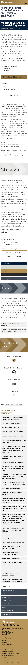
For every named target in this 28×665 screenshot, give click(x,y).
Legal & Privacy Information (8, 649)
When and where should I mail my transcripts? (13, 568)
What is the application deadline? (13, 542)
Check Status (5, 275)
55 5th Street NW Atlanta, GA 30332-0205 (7, 632)
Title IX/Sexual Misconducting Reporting (11, 653)
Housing (4, 607)
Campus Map (5, 597)
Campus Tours (5, 600)
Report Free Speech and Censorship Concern (12, 662)
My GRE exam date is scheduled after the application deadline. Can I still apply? (14, 508)
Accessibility (5, 657)
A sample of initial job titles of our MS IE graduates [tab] (13, 324)
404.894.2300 (7, 633)
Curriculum (7, 70)
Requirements (5, 263)
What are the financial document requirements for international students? (13, 530)
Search (2, 404)
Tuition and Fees (6, 614)
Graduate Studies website (11, 219)
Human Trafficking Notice (7, 651)
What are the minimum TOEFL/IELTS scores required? (13, 537)
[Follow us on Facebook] (3, 625)
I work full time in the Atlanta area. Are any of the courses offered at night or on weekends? (14, 476)
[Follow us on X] (14, 625)
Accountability (5, 659)
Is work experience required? (12, 488)
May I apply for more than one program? (12, 493)
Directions (5, 634)
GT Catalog (5, 279)
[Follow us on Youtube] (18, 625)
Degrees (20, 28)
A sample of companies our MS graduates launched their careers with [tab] (13, 330)
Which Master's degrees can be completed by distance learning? (12, 580)
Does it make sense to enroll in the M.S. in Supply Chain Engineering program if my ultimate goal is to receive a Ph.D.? (13, 449)
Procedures (5, 267)
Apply (3, 271)
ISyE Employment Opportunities (9, 636)
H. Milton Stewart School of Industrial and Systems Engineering (12, 11)
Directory (4, 640)
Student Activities (6, 610)
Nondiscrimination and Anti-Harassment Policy (12, 647)
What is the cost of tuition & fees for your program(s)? (13, 547)
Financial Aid (5, 604)
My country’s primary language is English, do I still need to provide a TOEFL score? (13, 500)
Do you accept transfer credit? (13, 432)
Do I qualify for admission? (11, 423)
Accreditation (5, 660)
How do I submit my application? (13, 462)
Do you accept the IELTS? (11, 427)
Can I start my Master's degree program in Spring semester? (12, 418)
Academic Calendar (7, 590)
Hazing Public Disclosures (8, 655)
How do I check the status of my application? (12, 457)
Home (2, 28)
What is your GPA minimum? (11, 558)
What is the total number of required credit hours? (11, 553)
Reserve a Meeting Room (7, 638)
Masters (14, 28)
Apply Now (13, 95)
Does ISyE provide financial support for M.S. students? (14, 441)
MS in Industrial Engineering (12, 77)
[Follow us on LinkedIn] (10, 625)
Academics (8, 28)
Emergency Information (7, 644)
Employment (4, 642)
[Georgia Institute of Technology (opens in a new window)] (7, 2)
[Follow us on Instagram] (7, 625)
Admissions (5, 81)
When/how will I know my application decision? (10, 574)
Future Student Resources (8, 89)
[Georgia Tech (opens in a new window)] (8, 621)
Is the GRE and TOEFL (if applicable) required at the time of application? (13, 483)
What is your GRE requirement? (12, 562)
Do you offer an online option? (13, 436)
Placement (4, 86)
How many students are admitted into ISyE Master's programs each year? (13, 468)
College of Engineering (8, 17)
